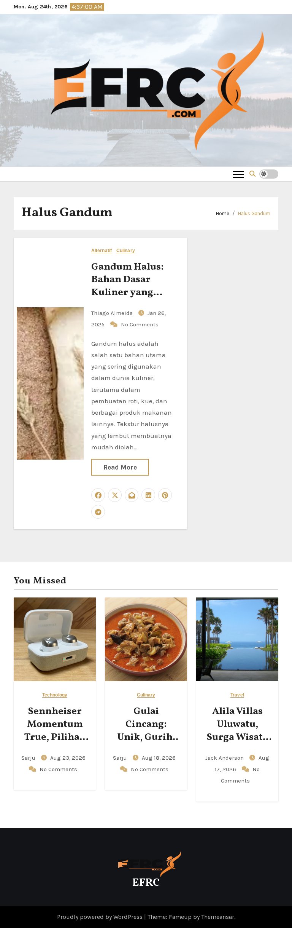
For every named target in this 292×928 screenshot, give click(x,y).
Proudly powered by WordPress (100, 916)
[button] (252, 174)
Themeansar (217, 916)
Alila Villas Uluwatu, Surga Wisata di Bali (237, 730)
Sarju (29, 757)
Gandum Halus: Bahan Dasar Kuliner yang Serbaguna (127, 286)
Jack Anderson (225, 757)
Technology (54, 695)
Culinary (125, 250)
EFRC (146, 882)
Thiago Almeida (112, 313)
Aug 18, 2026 (159, 757)
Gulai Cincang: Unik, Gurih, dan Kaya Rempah (146, 737)
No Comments (140, 324)
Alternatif (101, 250)
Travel (237, 695)
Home (222, 213)
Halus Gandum (254, 213)
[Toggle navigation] (238, 174)
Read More (120, 467)
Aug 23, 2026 (68, 757)
